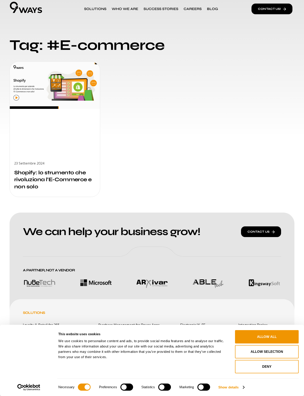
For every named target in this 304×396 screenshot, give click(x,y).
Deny (267, 366)
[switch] (126, 387)
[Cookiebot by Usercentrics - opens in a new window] (28, 387)
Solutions (34, 313)
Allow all (267, 337)
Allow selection (267, 351)
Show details (228, 387)
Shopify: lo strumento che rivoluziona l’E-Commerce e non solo (52, 179)
